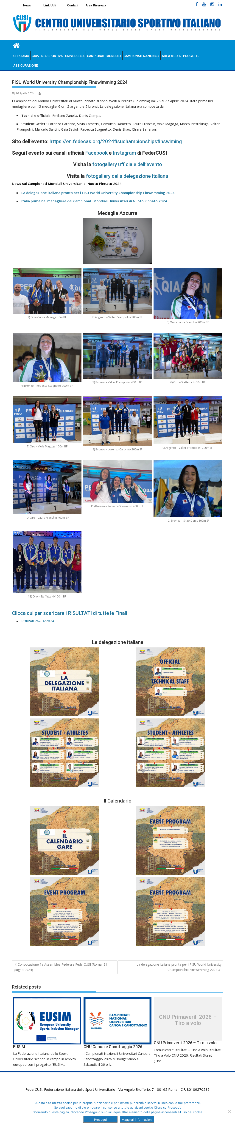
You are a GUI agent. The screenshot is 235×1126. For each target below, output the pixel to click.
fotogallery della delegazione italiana (127, 176)
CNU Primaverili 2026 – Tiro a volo (188, 1020)
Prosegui (100, 1119)
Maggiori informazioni (137, 1119)
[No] (229, 1111)
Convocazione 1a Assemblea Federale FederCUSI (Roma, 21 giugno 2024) (60, 967)
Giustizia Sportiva (47, 56)
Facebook (96, 153)
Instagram (124, 153)
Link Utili (49, 5)
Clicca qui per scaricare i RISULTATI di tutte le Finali (69, 613)
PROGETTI (191, 56)
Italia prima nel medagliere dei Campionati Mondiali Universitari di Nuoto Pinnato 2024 (94, 201)
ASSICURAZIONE (25, 65)
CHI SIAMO (21, 56)
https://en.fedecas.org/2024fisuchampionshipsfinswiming (116, 141)
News (27, 5)
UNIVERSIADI (74, 56)
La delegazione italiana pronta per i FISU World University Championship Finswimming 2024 (179, 967)
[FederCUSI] (16, 45)
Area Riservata (96, 5)
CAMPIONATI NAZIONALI (141, 56)
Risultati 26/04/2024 (37, 621)
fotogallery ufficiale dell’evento (126, 164)
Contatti (72, 5)
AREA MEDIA (171, 56)
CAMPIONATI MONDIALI (104, 56)
